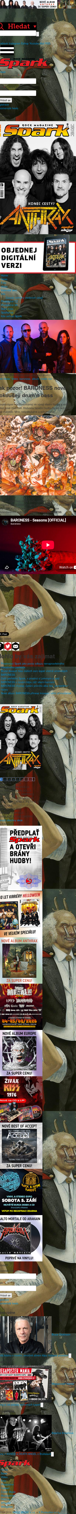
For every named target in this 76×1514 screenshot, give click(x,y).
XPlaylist (6, 1503)
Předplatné (7, 1484)
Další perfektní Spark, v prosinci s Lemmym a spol (30, 678)
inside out (46, 379)
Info (3, 294)
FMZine (5, 1499)
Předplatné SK (9, 305)
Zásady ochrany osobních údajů (24, 297)
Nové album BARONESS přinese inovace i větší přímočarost (36, 693)
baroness (25, 379)
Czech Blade (8, 1492)
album (35, 379)
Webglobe (7, 1506)
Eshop (25, 43)
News (4, 279)
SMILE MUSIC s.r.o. (24, 1512)
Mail (42, 43)
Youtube (34, 43)
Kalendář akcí (9, 290)
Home (4, 275)
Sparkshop (7, 312)
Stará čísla (7, 309)
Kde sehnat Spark (11, 316)
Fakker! (5, 1488)
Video (4, 286)
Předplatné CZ (9, 301)
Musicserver (8, 1495)
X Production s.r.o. (49, 1512)
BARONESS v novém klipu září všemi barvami (28, 682)
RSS (47, 43)
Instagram (14, 43)
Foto (3, 283)
